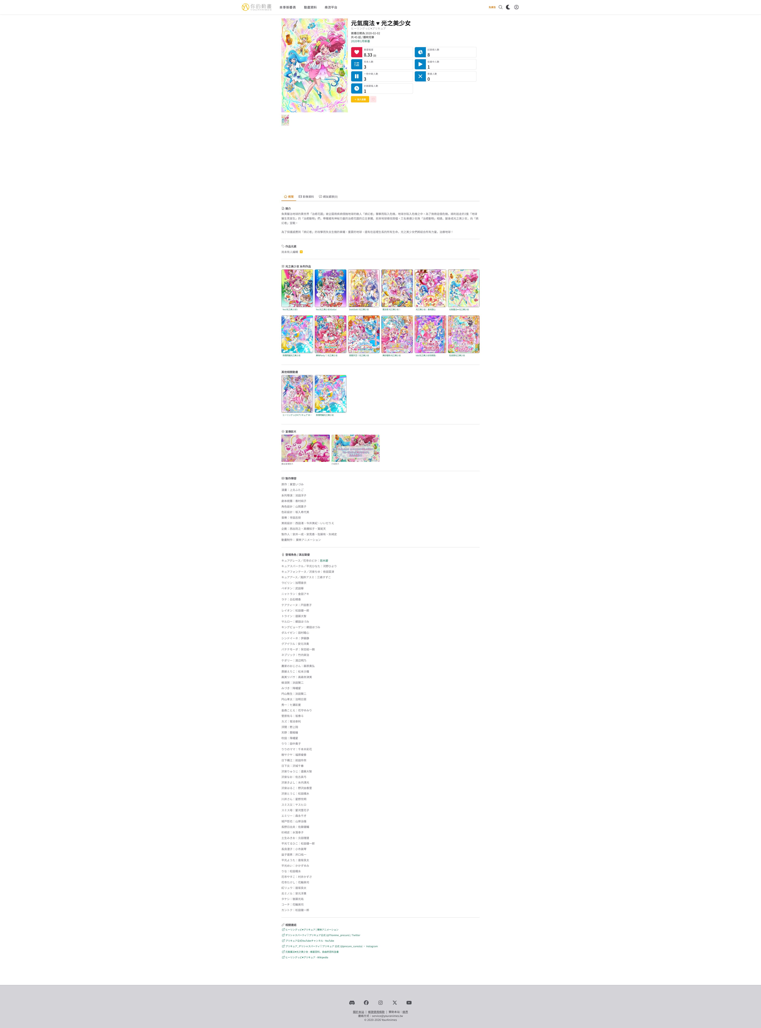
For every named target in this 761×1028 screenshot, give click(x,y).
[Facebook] (366, 1002)
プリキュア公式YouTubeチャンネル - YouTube (309, 940)
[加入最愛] (373, 99)
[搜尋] (500, 7)
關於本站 (358, 1012)
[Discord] (352, 1002)
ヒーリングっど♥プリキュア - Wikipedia (306, 957)
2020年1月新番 (360, 41)
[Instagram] (380, 1002)
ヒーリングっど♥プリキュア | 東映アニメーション (311, 929)
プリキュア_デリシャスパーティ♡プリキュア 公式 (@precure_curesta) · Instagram (331, 946)
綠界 (405, 1012)
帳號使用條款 (376, 1012)
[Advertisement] (380, 160)
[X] (395, 1002)
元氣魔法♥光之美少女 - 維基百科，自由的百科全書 (312, 951)
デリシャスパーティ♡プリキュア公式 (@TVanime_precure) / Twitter (322, 935)
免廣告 (492, 7)
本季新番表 (287, 7)
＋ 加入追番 (360, 99)
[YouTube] (409, 1002)
